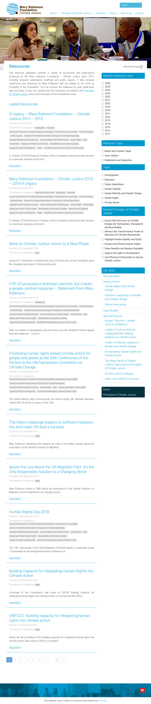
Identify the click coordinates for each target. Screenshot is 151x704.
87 (57, 660)
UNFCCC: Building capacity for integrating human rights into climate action (49, 617)
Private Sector (14, 144)
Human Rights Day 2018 (29, 512)
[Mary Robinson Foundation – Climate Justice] (24, 2)
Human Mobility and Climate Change (54, 140)
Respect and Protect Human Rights (34, 144)
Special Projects (112, 316)
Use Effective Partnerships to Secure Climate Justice (64, 148)
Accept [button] (103, 700)
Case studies (111, 155)
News (113, 13)
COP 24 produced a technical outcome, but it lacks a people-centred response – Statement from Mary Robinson (51, 288)
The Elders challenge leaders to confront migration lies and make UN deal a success (51, 424)
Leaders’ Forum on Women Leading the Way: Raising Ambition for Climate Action (120, 333)
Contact (139, 13)
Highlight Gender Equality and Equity (23, 140)
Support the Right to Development (22, 148)
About (53, 13)
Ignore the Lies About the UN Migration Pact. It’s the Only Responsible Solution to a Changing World (51, 469)
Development (40, 128)
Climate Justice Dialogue (119, 373)
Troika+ (40, 148)
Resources (126, 13)
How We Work (111, 276)
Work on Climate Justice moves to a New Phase (49, 243)
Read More (15, 165)
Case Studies (110, 310)
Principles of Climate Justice (76, 13)
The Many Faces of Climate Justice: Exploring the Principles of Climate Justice (123, 364)
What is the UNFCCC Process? (122, 378)
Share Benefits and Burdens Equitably (64, 144)
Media (37, 436)
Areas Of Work (111, 281)
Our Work (100, 13)
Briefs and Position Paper (44, 193)
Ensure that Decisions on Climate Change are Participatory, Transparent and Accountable (43, 132)
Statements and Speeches (78, 209)
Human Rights (76, 140)
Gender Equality (16, 136)
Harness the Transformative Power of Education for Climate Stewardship (51, 136)
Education (50, 128)
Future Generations (86, 132)
